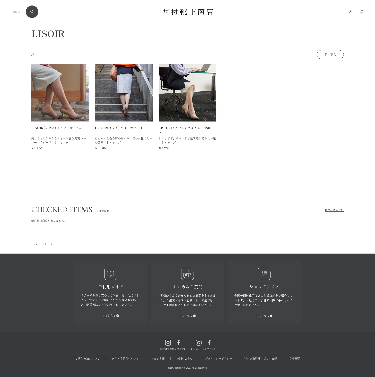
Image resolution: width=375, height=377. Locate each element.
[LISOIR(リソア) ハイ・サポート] (124, 92)
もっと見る (109, 315)
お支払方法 (158, 358)
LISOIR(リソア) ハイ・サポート (119, 127)
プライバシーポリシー (218, 358)
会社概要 (294, 358)
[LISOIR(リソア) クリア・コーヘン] (60, 92)
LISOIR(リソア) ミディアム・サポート (186, 130)
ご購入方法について (87, 358)
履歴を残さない (334, 210)
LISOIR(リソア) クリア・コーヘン (57, 127)
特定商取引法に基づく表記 (260, 358)
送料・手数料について (125, 358)
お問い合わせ (185, 358)
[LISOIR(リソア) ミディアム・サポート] (187, 92)
